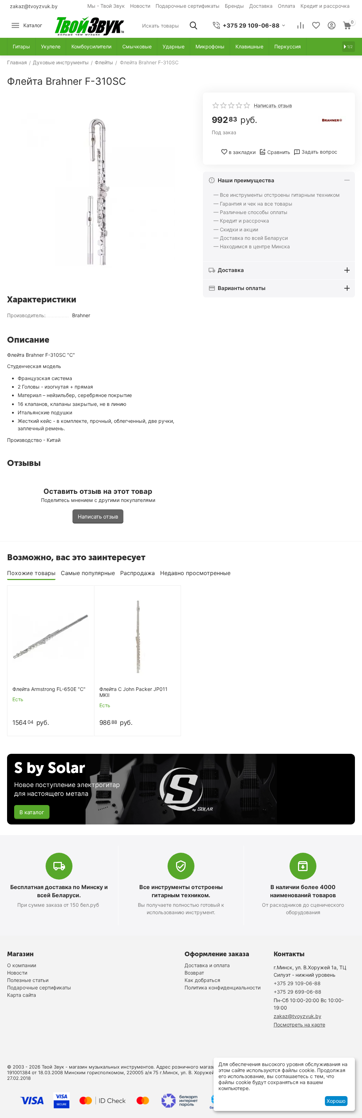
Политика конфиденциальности (223, 987)
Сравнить (278, 152)
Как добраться (202, 980)
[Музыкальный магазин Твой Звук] (89, 25)
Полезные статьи (27, 980)
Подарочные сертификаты (188, 6)
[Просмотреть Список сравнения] (300, 25)
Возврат (194, 973)
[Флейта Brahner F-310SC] (98, 191)
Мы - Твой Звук (106, 6)
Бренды (234, 6)
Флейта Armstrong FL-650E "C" (49, 689)
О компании (21, 965)
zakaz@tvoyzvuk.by (34, 6)
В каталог (31, 812)
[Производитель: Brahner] (332, 120)
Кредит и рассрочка (325, 6)
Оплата (286, 6)
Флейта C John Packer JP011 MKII (133, 692)
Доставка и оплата (207, 965)
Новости (140, 6)
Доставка (261, 6)
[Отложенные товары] (316, 25)
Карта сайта (21, 995)
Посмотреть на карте (299, 1025)
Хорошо (336, 1101)
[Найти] (193, 25)
